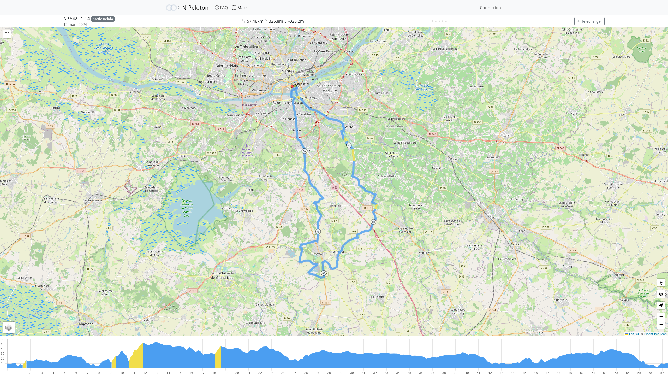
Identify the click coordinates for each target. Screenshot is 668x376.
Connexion (490, 7)
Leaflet (633, 334)
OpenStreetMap (655, 334)
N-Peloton (195, 7)
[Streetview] (661, 282)
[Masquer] (661, 294)
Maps (242, 7)
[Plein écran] (7, 34)
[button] (295, 85)
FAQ (223, 7)
